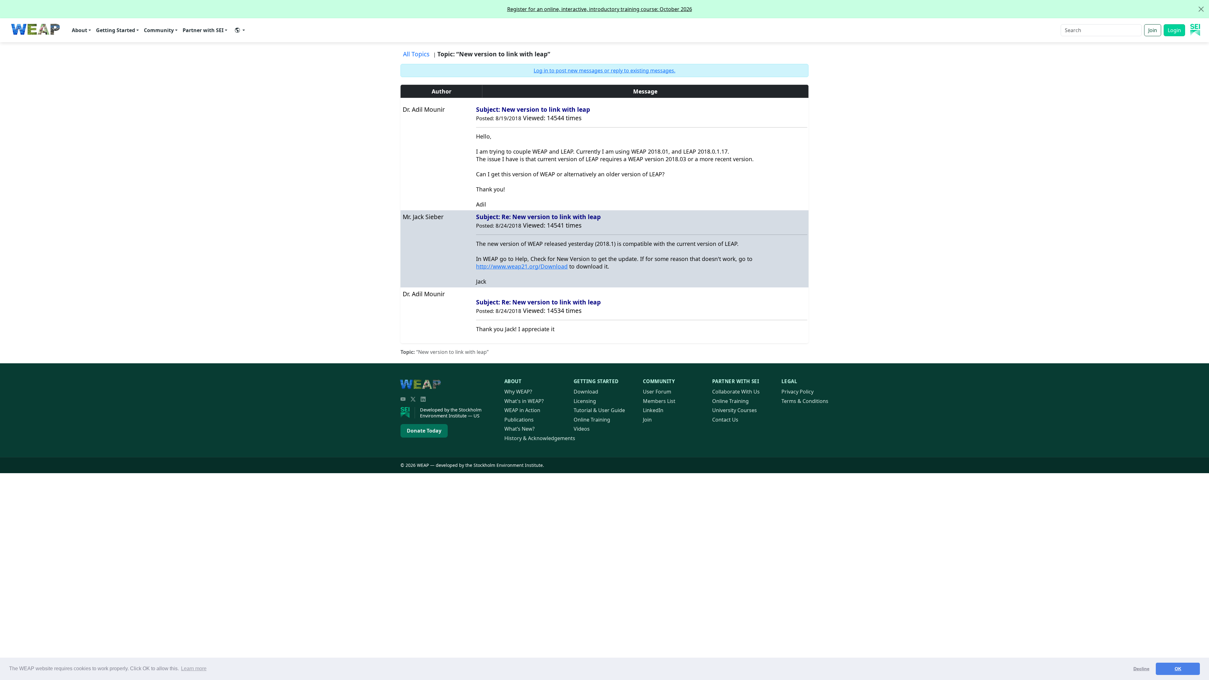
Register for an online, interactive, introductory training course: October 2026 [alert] (599, 9)
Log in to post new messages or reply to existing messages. (604, 70)
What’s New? (519, 428)
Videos (582, 428)
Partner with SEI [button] (203, 30)
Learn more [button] (194, 668)
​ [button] (240, 30)
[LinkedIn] (423, 399)
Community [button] (159, 30)
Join (1152, 30)
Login (1174, 30)
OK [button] (1178, 668)
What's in (524, 401)
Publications (519, 419)
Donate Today (424, 430)
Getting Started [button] (115, 30)
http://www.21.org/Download (522, 266)
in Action (522, 410)
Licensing (585, 401)
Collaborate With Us (736, 391)
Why (518, 391)
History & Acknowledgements (539, 438)
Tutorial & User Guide (599, 410)
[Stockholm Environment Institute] (407, 412)
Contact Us (725, 419)
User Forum (657, 391)
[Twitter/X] (413, 399)
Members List (659, 401)
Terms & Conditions (804, 401)
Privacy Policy (797, 391)
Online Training (592, 419)
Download (586, 391)
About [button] (79, 30)
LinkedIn (653, 410)
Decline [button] (1141, 668)
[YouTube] (403, 399)
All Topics (416, 54)
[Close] (1201, 9)
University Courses (734, 410)
